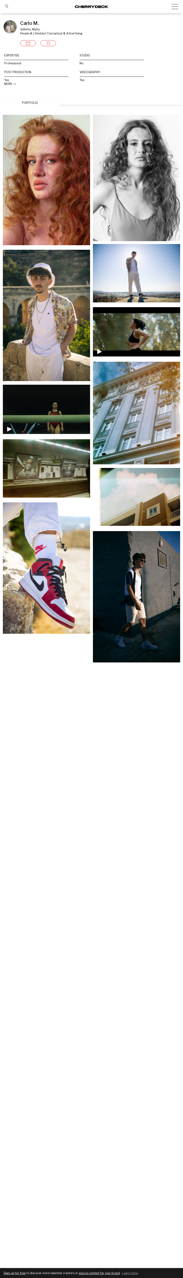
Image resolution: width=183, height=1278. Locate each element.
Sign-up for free (14, 1273)
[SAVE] (48, 43)
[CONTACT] (28, 43)
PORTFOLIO (30, 103)
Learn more (130, 1273)
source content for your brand (99, 1273)
